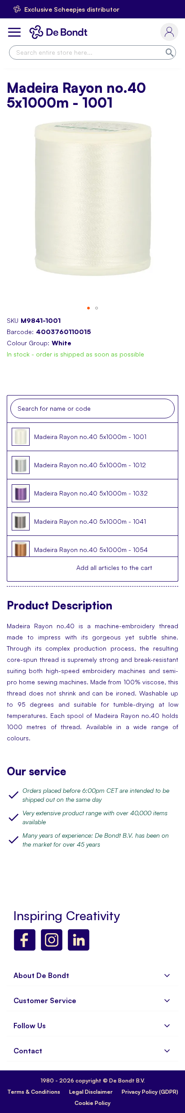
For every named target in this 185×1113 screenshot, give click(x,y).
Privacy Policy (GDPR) (150, 1091)
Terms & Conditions (33, 1091)
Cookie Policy (92, 1103)
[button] (88, 308)
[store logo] (60, 32)
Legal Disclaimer (91, 1091)
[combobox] (92, 52)
